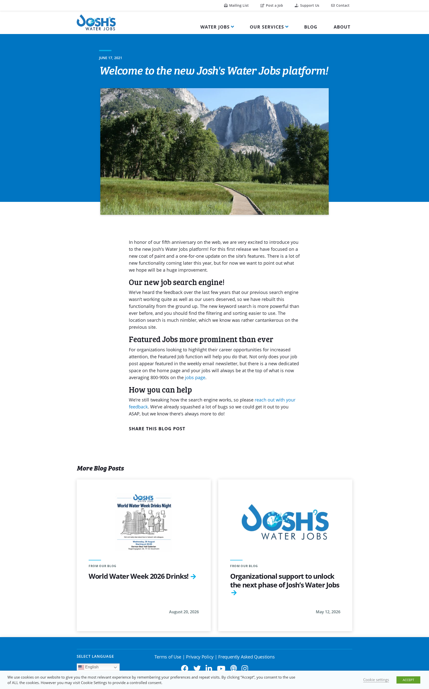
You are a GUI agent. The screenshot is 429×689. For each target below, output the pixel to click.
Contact (342, 5)
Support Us (309, 5)
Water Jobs (215, 27)
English (91, 667)
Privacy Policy (200, 657)
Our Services (267, 27)
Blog (310, 27)
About (342, 27)
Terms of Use (167, 657)
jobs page (195, 377)
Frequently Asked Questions (246, 657)
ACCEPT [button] (408, 680)
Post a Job (274, 5)
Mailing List (238, 5)
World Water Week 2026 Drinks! (138, 576)
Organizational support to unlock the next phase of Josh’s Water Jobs (284, 580)
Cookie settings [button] (376, 679)
